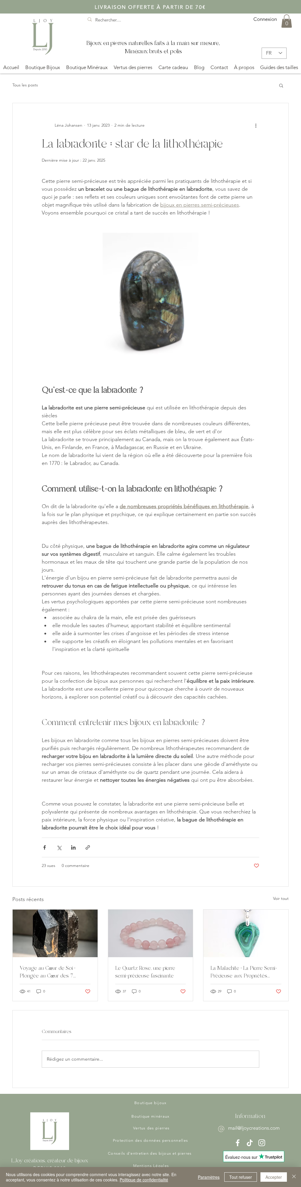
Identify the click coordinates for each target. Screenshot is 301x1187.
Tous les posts (25, 85)
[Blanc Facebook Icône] (237, 1142)
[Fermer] (293, 1177)
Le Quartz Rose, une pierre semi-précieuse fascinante (145, 972)
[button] (286, 21)
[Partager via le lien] (88, 847)
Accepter (273, 1177)
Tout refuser (240, 1177)
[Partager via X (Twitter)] (59, 847)
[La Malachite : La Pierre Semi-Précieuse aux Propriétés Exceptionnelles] (245, 933)
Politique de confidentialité (144, 1180)
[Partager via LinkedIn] (73, 847)
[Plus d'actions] (255, 125)
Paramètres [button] (209, 1177)
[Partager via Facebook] (44, 847)
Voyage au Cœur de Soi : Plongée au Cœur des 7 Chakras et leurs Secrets (48, 972)
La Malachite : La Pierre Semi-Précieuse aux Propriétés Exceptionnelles (243, 972)
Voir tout (281, 898)
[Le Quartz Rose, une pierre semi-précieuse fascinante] (150, 933)
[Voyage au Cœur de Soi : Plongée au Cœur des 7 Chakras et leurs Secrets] (55, 933)
